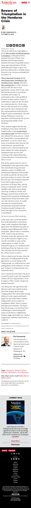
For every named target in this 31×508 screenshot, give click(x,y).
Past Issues (15, 445)
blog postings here (8, 85)
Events (15, 478)
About (15, 462)
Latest (15, 473)
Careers (15, 468)
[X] (10, 45)
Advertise (15, 464)
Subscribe (12, 450)
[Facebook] (7, 45)
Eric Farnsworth (9, 32)
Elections (15, 471)
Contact (15, 466)
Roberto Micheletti (9, 372)
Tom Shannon (23, 372)
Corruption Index (15, 477)
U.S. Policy (15, 475)
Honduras (10, 370)
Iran (9, 315)
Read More (15, 441)
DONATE (24, 2)
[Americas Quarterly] (8, 3)
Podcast (15, 457)
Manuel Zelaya (20, 370)
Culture (15, 482)
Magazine (15, 469)
